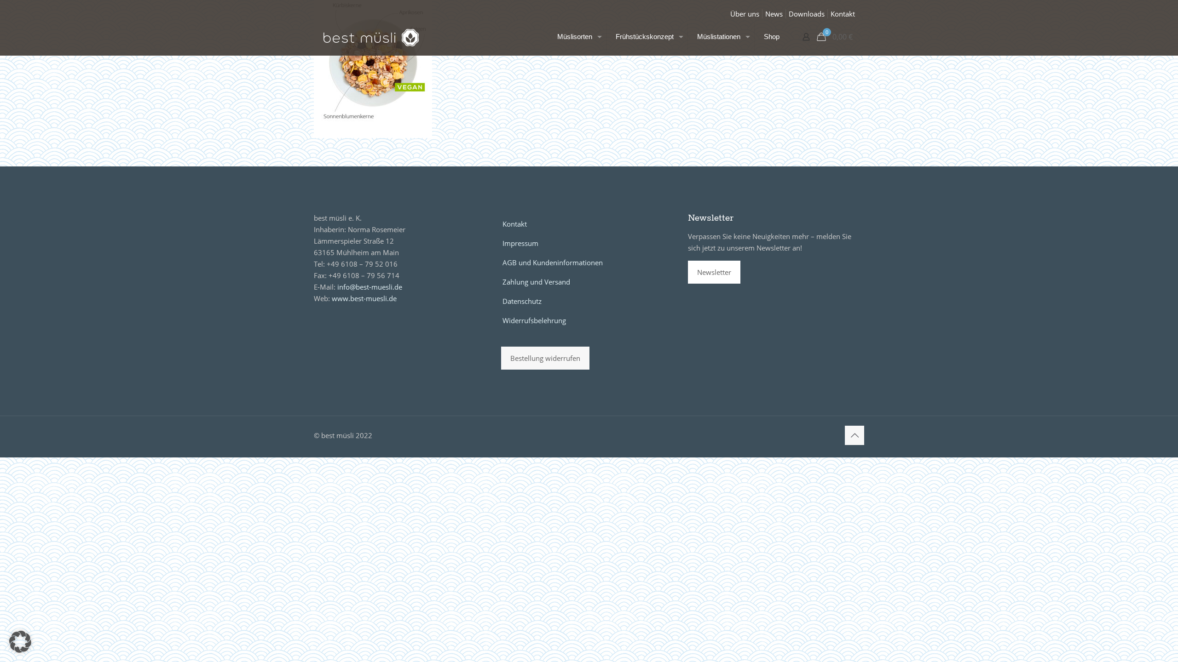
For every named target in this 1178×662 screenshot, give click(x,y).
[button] (20, 642)
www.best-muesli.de (364, 298)
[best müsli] (371, 36)
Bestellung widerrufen (545, 358)
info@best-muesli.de (369, 286)
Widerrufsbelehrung (534, 320)
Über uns (744, 13)
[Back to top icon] (854, 435)
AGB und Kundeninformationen (552, 262)
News (774, 13)
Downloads (807, 13)
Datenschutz (522, 301)
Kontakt (843, 13)
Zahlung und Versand (536, 281)
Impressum (520, 243)
